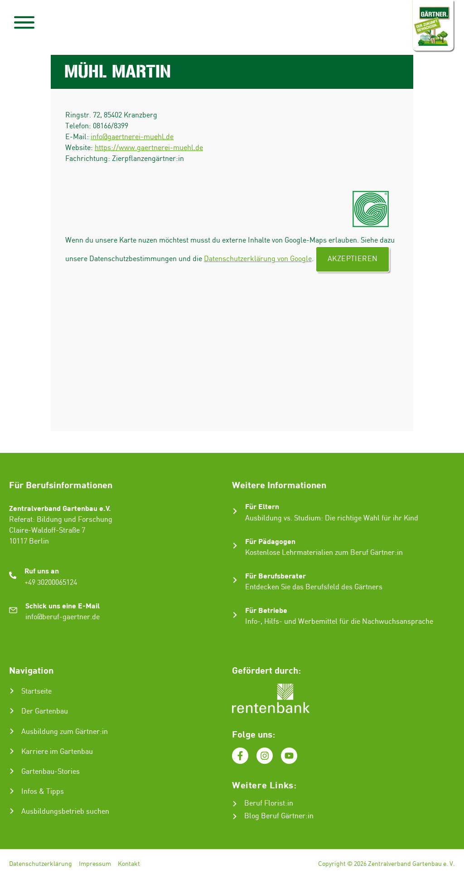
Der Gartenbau (44, 711)
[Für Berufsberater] (235, 580)
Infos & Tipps (42, 792)
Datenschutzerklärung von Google (258, 259)
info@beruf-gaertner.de (62, 617)
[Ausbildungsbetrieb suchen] (11, 811)
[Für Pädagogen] (235, 546)
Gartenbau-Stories (50, 772)
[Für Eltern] (235, 511)
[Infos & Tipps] (11, 791)
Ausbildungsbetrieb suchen (65, 812)
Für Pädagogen (270, 541)
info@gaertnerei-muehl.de (132, 137)
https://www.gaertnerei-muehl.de (149, 148)
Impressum (95, 864)
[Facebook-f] (240, 756)
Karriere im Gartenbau (57, 752)
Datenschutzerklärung (40, 864)
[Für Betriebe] (235, 615)
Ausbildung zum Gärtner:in (64, 732)
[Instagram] (264, 756)
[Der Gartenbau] (11, 711)
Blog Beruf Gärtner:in (279, 816)
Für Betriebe (266, 610)
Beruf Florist (264, 803)
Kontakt (129, 864)
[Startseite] (11, 691)
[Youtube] (289, 756)
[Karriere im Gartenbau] (11, 751)
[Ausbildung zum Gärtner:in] (11, 731)
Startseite (36, 691)
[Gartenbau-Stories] (11, 771)
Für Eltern (262, 506)
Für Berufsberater (275, 575)
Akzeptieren (352, 259)
